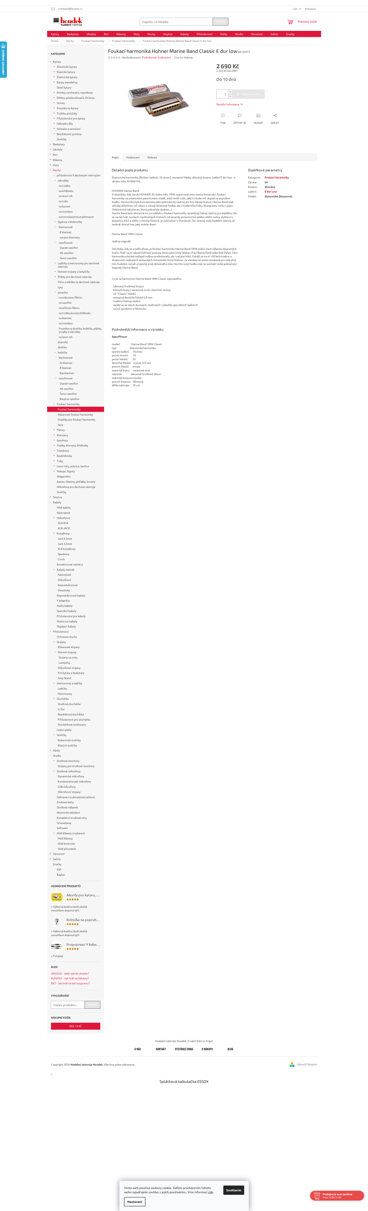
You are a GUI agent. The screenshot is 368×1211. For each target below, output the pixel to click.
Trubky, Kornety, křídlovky (72, 445)
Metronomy (65, 693)
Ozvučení (59, 853)
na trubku (64, 185)
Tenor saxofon (68, 258)
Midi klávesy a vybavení (71, 833)
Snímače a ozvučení (69, 128)
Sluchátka (63, 698)
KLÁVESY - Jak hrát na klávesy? (70, 978)
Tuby (60, 461)
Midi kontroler (66, 843)
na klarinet (65, 318)
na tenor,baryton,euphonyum (76, 216)
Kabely (57, 502)
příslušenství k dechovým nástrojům (78, 175)
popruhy (63, 342)
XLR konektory (67, 548)
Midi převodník (67, 848)
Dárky (56, 750)
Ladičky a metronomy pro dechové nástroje (78, 264)
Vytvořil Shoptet (307, 1064)
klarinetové (66, 227)
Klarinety (62, 435)
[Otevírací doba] (184, 1048)
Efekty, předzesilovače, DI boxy (75, 97)
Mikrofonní (63, 518)
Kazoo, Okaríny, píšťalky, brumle (76, 481)
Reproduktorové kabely (71, 595)
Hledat (220, 21)
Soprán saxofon (69, 247)
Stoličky (61, 139)
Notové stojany (67, 652)
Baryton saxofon (69, 399)
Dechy (57, 170)
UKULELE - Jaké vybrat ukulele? (70, 973)
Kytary (57, 61)
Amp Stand (64, 678)
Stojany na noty (68, 657)
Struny (61, 103)
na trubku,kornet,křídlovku (75, 313)
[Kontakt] (161, 1048)
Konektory (63, 533)
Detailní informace (227, 104)
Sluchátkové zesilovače (72, 724)
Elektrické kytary (67, 77)
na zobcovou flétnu (70, 297)
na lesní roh (66, 196)
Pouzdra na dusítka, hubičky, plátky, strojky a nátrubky (80, 330)
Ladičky (62, 688)
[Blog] (230, 1048)
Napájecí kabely (66, 626)
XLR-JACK (64, 528)
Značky (57, 864)
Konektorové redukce (70, 564)
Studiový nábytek (67, 807)
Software (62, 828)
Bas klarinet (67, 373)
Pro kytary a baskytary (71, 672)
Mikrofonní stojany (69, 667)
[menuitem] (55, 34)
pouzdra (63, 292)
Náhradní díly (65, 123)
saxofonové (66, 242)
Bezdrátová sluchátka (71, 714)
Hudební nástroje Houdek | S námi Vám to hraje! (184, 1041)
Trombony (63, 450)
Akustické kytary (67, 66)
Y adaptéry (63, 600)
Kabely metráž (65, 569)
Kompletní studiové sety (72, 817)
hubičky (62, 352)
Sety (60, 424)
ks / (75, 1026)
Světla (56, 859)
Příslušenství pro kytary (71, 118)
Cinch (61, 559)
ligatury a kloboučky (70, 221)
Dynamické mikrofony (71, 776)
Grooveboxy (64, 823)
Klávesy (57, 159)
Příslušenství (61, 631)
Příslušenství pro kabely (71, 616)
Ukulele (57, 149)
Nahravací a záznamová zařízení (76, 797)
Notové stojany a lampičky (74, 271)
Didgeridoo (64, 476)
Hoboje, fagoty (66, 471)
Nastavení (134, 1202)
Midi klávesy (65, 838)
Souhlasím (233, 1190)
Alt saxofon (66, 252)
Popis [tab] (115, 157)
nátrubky (63, 180)
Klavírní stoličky (67, 745)
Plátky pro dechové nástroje (75, 276)
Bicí (55, 154)
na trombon (66, 211)
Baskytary (59, 144)
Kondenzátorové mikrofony (74, 781)
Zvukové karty (65, 802)
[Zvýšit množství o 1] (230, 92)
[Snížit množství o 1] (230, 96)
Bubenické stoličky (69, 740)
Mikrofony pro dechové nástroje (76, 486)
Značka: (183, 57)
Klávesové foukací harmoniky (75, 414)
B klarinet (65, 232)
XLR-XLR (63, 523)
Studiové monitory (68, 760)
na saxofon (65, 302)
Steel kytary (64, 87)
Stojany (61, 642)
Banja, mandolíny (67, 82)
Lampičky (64, 662)
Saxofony (62, 440)
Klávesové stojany (69, 647)
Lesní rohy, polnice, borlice (73, 466)
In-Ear (61, 709)
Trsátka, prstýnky (67, 113)
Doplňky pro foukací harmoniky (76, 419)
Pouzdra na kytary (67, 108)
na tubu (63, 201)
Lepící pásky (64, 729)
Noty (56, 165)
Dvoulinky (64, 590)
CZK (295, 8)
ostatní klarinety (70, 237)
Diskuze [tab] (152, 157)
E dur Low (271, 191)
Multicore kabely (67, 621)
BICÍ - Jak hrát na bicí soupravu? (70, 983)
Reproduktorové (68, 585)
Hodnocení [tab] (133, 157)
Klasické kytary (66, 72)
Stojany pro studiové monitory (76, 766)
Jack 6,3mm (65, 538)
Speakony (63, 554)
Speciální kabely (66, 611)
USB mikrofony (67, 786)
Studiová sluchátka (69, 704)
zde (210, 1192)
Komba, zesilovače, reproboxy (75, 92)
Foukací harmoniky (68, 404)
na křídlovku (66, 191)
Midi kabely (64, 507)
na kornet (64, 206)
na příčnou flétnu (69, 307)
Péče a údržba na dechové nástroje (79, 282)
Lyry (60, 287)
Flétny (61, 430)
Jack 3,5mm (65, 543)
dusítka (62, 347)
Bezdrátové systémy (69, 134)
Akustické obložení (68, 812)
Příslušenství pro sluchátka (74, 719)
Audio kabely (64, 605)
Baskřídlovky (64, 455)
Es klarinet (66, 362)
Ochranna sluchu (67, 636)
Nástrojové (63, 512)
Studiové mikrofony (69, 771)
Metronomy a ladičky (69, 683)
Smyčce (57, 497)
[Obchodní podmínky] (207, 1048)
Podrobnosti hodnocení (156, 57)
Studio (57, 755)
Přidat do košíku (251, 94)
